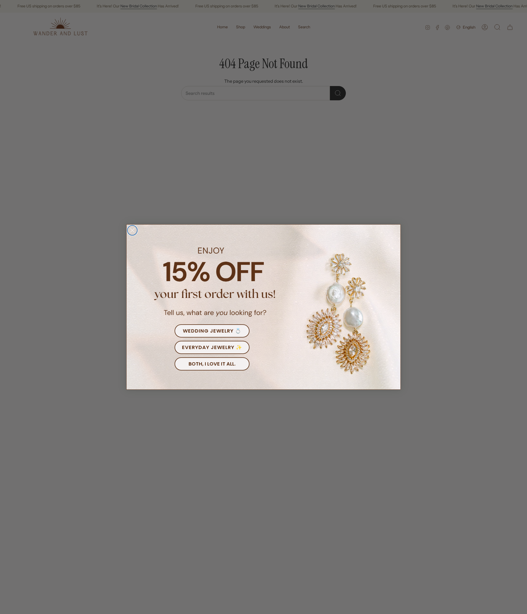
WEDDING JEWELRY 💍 (212, 330)
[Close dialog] (132, 230)
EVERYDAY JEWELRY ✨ (212, 347)
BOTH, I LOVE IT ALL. (212, 363)
